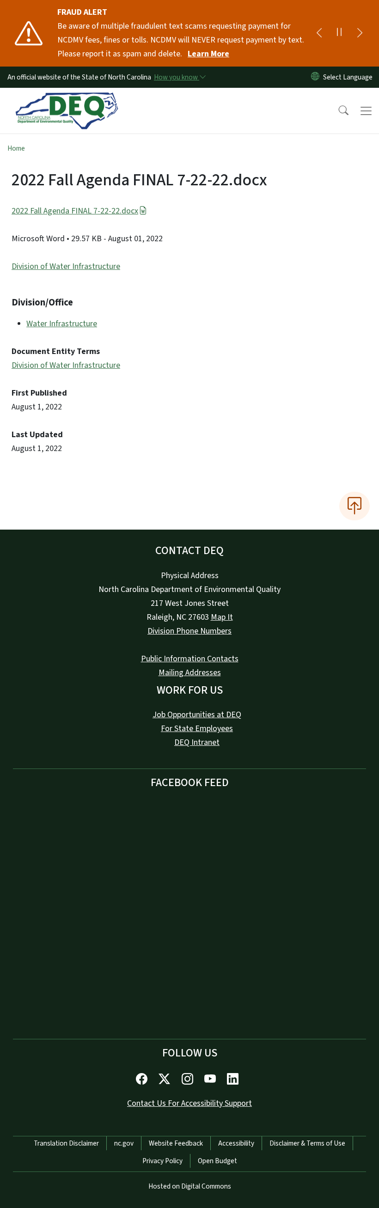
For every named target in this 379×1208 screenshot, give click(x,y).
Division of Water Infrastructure (66, 266)
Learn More (208, 54)
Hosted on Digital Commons (189, 1186)
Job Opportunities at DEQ (197, 714)
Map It (222, 617)
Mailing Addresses (190, 672)
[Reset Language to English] (315, 77)
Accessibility (236, 1143)
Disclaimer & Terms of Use (307, 1143)
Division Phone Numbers (189, 631)
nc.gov (124, 1143)
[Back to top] (354, 506)
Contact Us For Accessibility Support (189, 1103)
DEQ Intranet (197, 742)
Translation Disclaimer (66, 1143)
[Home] (67, 98)
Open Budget (217, 1161)
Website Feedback (176, 1143)
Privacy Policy (162, 1161)
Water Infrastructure (61, 323)
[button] (337, 111)
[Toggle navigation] (366, 111)
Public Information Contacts (189, 659)
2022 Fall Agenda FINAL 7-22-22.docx (75, 211)
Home (16, 148)
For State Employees (197, 728)
